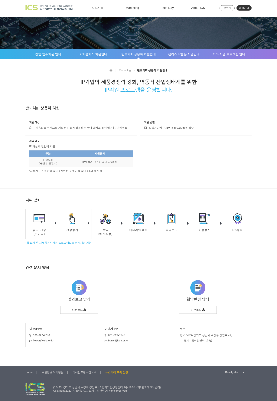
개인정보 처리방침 (53, 372)
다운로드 (77, 309)
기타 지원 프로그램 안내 (229, 54)
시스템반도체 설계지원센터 (49, 8)
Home (29, 372)
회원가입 (244, 7)
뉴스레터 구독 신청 (116, 372)
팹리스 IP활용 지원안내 (184, 54)
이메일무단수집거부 (84, 372)
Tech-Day (167, 7)
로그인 (227, 8)
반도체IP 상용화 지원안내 (138, 54)
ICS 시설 (97, 7)
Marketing (132, 7)
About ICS (198, 7)
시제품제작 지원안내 (93, 54)
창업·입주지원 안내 (48, 54)
